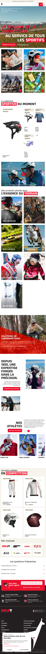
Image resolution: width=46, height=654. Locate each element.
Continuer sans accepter (8, 634)
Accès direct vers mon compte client (31, 583)
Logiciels (3, 632)
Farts (4, 68)
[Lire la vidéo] (23, 174)
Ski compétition (10, 277)
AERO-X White (26, 128)
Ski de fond (8, 306)
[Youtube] (34, 638)
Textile (3, 627)
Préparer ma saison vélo (8, 44)
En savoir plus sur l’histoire (11, 388)
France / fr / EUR (39, 610)
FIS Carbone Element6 (30, 534)
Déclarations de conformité (30, 627)
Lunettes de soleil (30, 67)
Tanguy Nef (4, 457)
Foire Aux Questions (28, 632)
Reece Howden (24, 457)
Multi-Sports (9, 249)
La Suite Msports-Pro (8, 346)
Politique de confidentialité (21, 651)
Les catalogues (27, 625)
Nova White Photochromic (26, 153)
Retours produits (28, 623)
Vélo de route (9, 221)
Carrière (26, 629)
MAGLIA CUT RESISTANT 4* (31, 503)
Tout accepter (24, 649)
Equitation (30, 249)
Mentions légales (8, 651)
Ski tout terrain (29, 276)
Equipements (4, 625)
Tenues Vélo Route (7, 90)
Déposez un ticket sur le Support (31, 587)
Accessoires (4, 623)
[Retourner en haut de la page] (43, 652)
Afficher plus (6, 643)
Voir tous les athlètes (15, 430)
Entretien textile (32, 91)
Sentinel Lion (6, 534)
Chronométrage (5, 629)
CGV (2, 651)
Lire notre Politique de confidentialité (11, 646)
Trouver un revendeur (29, 621)
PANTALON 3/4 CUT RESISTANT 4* (7, 503)
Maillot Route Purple (37, 128)
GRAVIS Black (6, 155)
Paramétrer (9, 649)
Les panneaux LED (21, 346)
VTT (26, 221)
